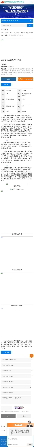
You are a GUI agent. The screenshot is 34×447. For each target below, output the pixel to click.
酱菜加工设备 (24, 32)
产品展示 (16, 32)
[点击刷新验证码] (18, 407)
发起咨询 (30, 444)
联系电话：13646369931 (25, 79)
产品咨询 (8, 79)
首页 (11, 32)
